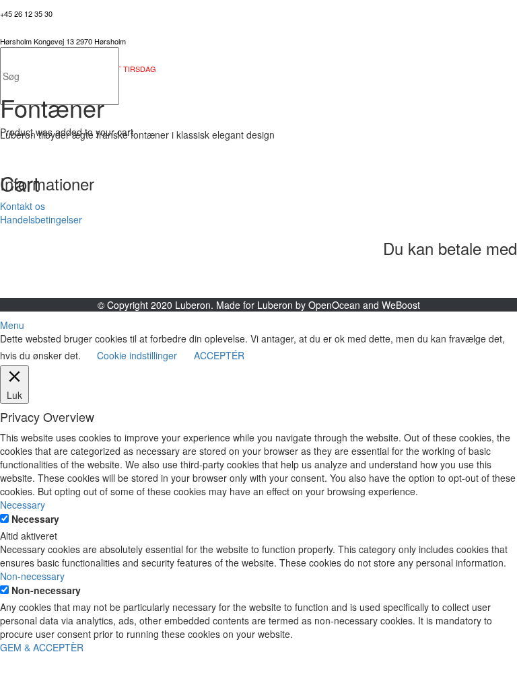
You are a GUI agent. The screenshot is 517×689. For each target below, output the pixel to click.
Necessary (35, 518)
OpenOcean (334, 305)
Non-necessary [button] (32, 576)
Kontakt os (22, 206)
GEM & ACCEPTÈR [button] (41, 647)
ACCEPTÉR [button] (219, 355)
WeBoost (401, 305)
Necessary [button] (22, 504)
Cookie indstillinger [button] (137, 355)
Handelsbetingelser (41, 219)
